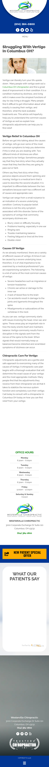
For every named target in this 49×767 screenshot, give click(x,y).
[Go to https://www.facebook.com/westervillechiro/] (17, 30)
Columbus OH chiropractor (16, 87)
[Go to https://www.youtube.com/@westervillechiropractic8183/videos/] (27, 30)
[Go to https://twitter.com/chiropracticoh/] (22, 30)
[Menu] (24, 763)
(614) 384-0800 (24, 24)
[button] (24, 554)
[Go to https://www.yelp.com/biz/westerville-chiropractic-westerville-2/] (31, 30)
